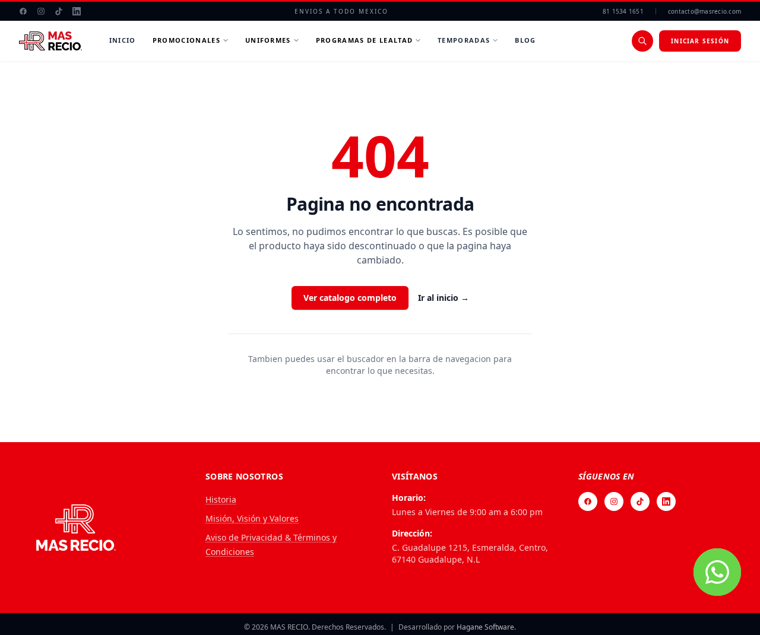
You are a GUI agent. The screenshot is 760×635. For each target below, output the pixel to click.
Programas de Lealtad (364, 40)
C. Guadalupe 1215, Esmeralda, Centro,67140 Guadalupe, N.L (470, 553)
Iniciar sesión (700, 41)
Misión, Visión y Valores (252, 518)
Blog (525, 40)
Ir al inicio (443, 297)
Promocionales (186, 40)
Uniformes (268, 40)
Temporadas (464, 40)
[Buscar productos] (642, 41)
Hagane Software (485, 627)
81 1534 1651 (623, 11)
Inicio (122, 40)
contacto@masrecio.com (704, 11)
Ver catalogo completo (350, 297)
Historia (220, 499)
